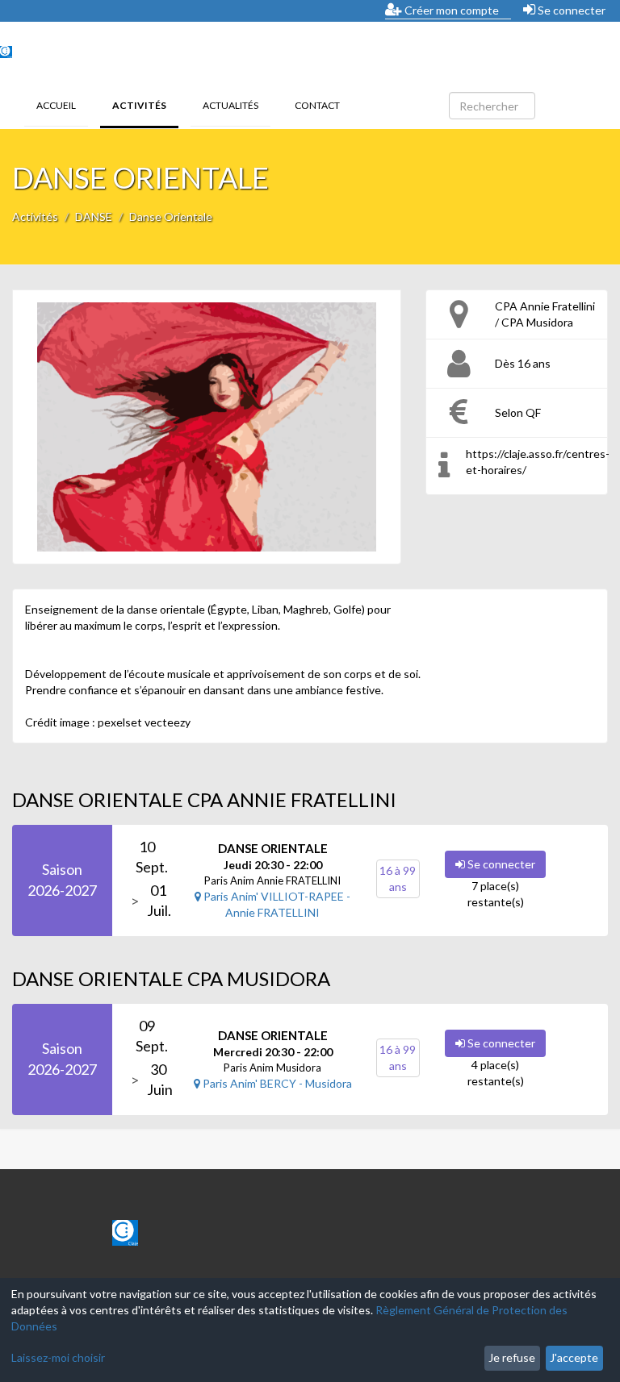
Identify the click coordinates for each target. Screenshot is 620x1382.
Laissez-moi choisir (58, 1357)
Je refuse (511, 1357)
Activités (145, 104)
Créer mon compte (450, 10)
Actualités (230, 105)
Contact (317, 105)
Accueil (56, 105)
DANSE (93, 216)
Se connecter (570, 10)
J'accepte (574, 1357)
